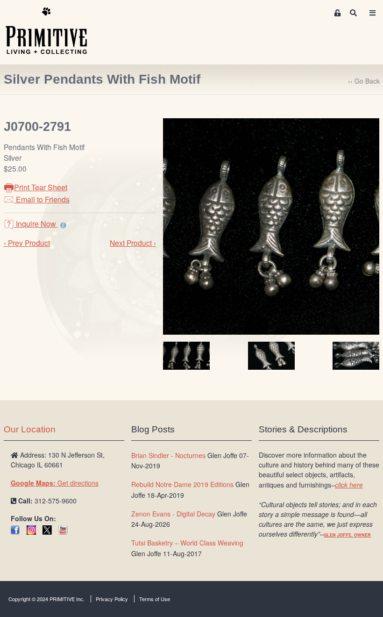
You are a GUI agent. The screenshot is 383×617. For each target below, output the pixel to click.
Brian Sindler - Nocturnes (168, 455)
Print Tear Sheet (40, 187)
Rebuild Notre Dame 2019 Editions (182, 484)
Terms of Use (154, 599)
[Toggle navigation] (372, 12)
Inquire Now (36, 223)
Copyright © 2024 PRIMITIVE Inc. (46, 599)
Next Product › (133, 242)
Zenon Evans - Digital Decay (173, 513)
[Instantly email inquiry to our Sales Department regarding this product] (63, 225)
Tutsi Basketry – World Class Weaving (187, 542)
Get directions (55, 483)
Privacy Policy (112, 599)
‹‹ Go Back (364, 81)
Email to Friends (42, 199)
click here (349, 484)
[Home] (53, 31)
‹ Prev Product (27, 242)
